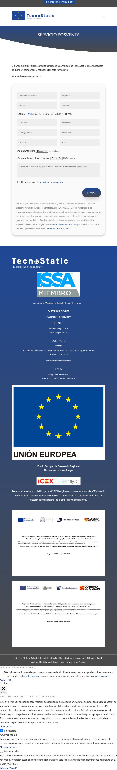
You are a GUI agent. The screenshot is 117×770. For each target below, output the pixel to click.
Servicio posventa (58, 332)
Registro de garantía (58, 328)
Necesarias (10, 730)
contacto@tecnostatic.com (64, 224)
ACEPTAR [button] (5, 679)
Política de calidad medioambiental (58, 378)
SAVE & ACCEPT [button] (9, 767)
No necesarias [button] (7, 747)
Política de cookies (74, 658)
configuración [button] (31, 675)
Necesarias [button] (6, 726)
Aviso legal (36, 658)
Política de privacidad (53, 182)
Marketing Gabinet (77, 662)
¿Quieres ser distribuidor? (59, 316)
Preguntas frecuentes (58, 374)
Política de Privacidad (58, 228)
